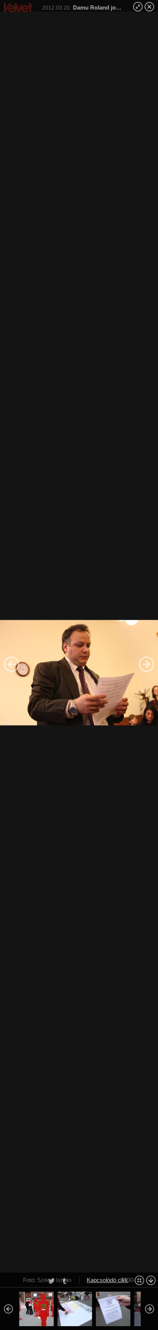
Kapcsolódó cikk (107, 1280)
